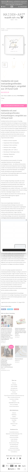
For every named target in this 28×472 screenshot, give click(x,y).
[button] (7, 225)
